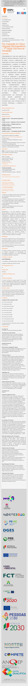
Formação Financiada (5, 35)
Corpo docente (4, 23)
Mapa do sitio (22, 680)
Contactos (17, 679)
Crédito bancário (5, 33)
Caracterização (4, 16)
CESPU (8, 10)
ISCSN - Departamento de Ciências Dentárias (11, 176)
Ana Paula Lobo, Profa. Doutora (8, 185)
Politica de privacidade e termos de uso (13, 680)
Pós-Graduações (5, 18)
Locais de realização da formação (7, 26)
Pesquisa (12, 679)
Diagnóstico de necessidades (7, 30)
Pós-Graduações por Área (6, 19)
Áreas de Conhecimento (6, 28)
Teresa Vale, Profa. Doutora (7, 182)
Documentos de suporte (6, 32)
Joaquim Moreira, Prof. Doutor (8, 183)
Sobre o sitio (16, 680)
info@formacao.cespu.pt (7, 162)
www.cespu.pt (5, 163)
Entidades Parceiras (5, 25)
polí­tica (20, 1)
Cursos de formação (5, 21)
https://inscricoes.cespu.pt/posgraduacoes (13, 137)
